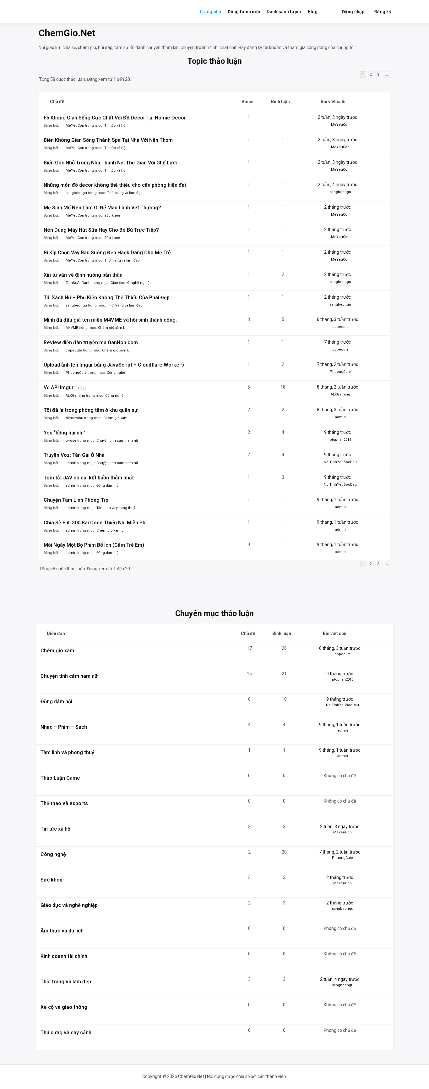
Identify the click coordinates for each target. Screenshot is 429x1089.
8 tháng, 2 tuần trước (337, 387)
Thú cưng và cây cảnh (66, 1033)
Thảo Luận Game (60, 778)
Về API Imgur (58, 387)
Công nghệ (116, 373)
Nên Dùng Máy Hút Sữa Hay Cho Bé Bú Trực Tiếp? (101, 230)
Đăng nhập (353, 11)
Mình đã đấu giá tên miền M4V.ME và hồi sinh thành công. (110, 320)
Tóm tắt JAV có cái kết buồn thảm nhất (89, 478)
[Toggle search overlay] (329, 11)
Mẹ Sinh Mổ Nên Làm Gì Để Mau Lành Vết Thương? (102, 208)
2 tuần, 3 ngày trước (337, 117)
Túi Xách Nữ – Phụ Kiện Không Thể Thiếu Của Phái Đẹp (107, 298)
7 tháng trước (337, 342)
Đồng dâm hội (107, 486)
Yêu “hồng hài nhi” (64, 433)
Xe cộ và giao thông (64, 1007)
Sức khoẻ (112, 215)
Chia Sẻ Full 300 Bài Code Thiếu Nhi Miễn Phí (95, 523)
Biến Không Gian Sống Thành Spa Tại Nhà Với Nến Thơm (108, 140)
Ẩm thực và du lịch (62, 931)
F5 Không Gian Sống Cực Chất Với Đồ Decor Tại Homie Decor (115, 118)
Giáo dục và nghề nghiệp (131, 283)
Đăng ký (382, 11)
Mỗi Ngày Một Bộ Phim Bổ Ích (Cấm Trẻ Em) (94, 545)
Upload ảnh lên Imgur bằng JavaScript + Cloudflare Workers (114, 365)
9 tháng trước (337, 432)
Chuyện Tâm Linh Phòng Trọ (76, 500)
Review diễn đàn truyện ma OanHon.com (91, 342)
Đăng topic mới (244, 11)
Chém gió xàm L (111, 328)
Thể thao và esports (64, 803)
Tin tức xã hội (115, 126)
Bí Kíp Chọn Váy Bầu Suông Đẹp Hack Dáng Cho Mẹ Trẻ (107, 253)
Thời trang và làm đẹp (125, 193)
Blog (313, 11)
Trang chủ (210, 11)
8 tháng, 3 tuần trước (337, 409)
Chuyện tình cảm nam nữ (117, 441)
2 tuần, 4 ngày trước (337, 184)
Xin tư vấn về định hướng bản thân (83, 275)
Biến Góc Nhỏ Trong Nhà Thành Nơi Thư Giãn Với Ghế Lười (110, 163)
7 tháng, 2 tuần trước (337, 364)
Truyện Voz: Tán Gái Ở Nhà (74, 455)
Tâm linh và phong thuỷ (115, 508)
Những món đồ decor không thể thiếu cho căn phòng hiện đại (115, 185)
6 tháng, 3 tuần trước (337, 319)
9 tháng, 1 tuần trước (337, 499)
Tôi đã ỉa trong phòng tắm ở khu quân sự (91, 410)
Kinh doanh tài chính (64, 956)
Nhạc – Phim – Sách (64, 727)
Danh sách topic (284, 11)
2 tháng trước (337, 207)
